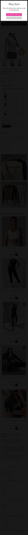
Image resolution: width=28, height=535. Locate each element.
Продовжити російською (14, 18)
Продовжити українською (14, 14)
